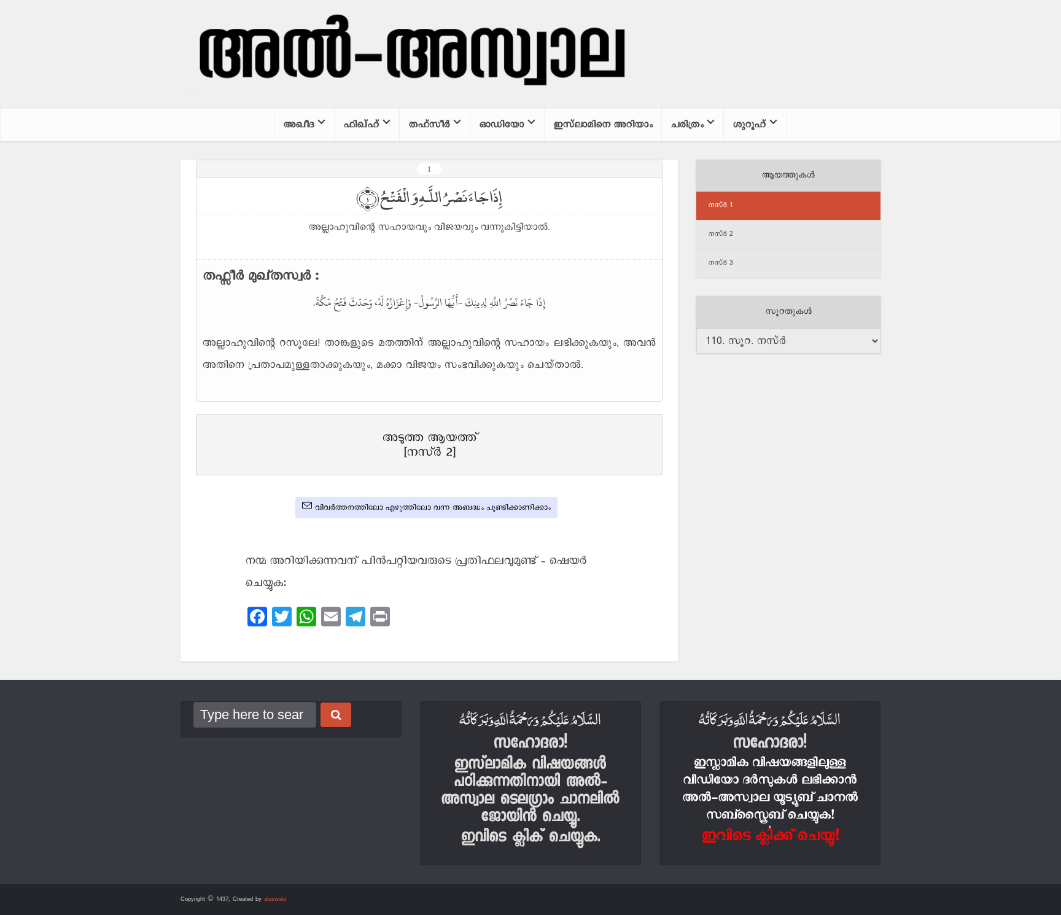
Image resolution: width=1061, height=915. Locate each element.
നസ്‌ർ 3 (721, 263)
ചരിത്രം (687, 124)
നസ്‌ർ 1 (721, 205)
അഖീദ (299, 124)
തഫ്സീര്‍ (429, 124)
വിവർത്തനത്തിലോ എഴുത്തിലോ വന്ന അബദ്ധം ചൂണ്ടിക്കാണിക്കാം (433, 507)
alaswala (275, 899)
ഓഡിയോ (502, 124)
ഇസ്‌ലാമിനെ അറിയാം (603, 124)
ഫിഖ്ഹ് (361, 124)
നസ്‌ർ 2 (721, 234)
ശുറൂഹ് (749, 124)
